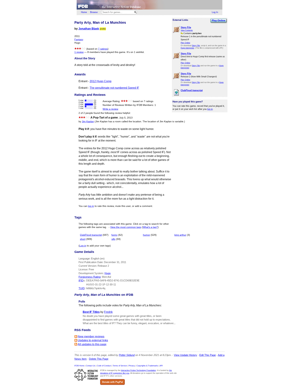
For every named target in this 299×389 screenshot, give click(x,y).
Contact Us (90, 366)
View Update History (185, 355)
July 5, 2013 (126, 117)
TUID (82, 288)
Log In (215, 12)
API (161, 366)
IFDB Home (79, 366)
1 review (79, 52)
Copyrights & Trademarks (147, 366)
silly (113, 239)
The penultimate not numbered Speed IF (114, 87)
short (82, 239)
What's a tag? (150, 227)
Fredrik (108, 311)
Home (84, 12)
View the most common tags (125, 227)
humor (146, 235)
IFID (81, 280)
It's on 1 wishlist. (135, 52)
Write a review (110, 109)
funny (114, 235)
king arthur (180, 235)
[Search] (135, 12)
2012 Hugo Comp (100, 81)
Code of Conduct (104, 366)
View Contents (187, 30)
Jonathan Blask (88, 28)
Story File (196, 45)
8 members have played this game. (106, 52)
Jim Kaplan (88, 121)
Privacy (132, 366)
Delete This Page (98, 358)
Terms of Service (120, 366)
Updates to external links (93, 340)
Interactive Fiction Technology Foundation (138, 370)
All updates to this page (92, 344)
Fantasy (78, 39)
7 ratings (103, 49)
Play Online (218, 20)
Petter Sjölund (127, 355)
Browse (94, 12)
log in (210, 109)
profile (103, 29)
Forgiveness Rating (90, 276)
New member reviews (91, 336)
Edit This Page (207, 355)
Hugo (108, 273)
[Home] (149, 5)
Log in (82, 245)
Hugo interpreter (187, 48)
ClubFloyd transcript (91, 235)
